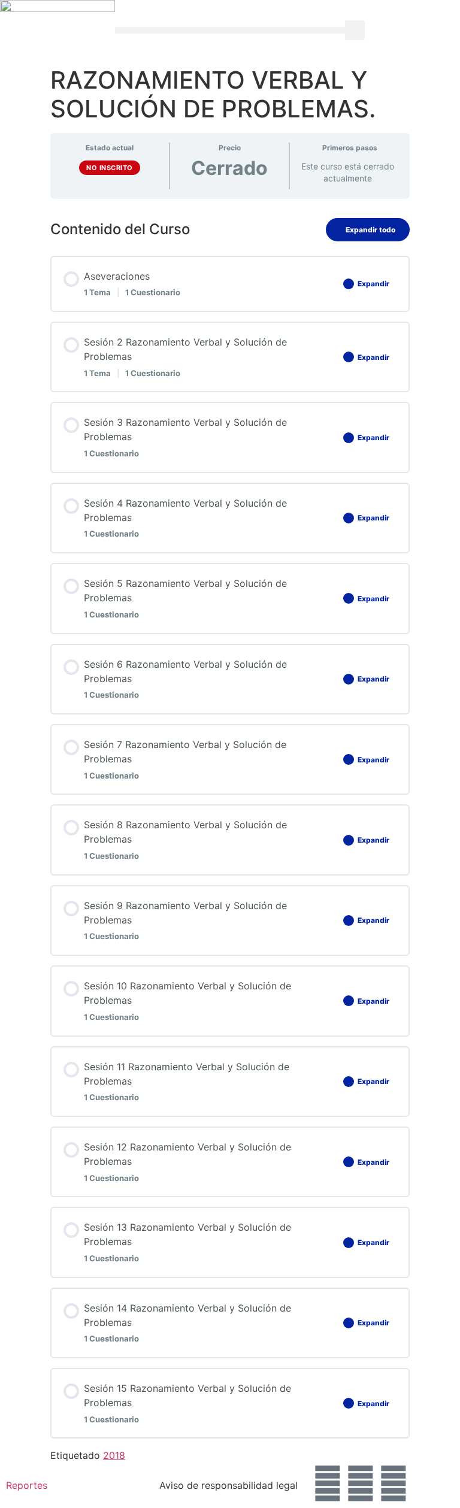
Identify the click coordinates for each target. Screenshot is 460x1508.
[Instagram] (393, 1483)
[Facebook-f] (328, 1483)
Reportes (26, 1485)
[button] (230, 30)
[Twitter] (361, 1483)
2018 (114, 1455)
